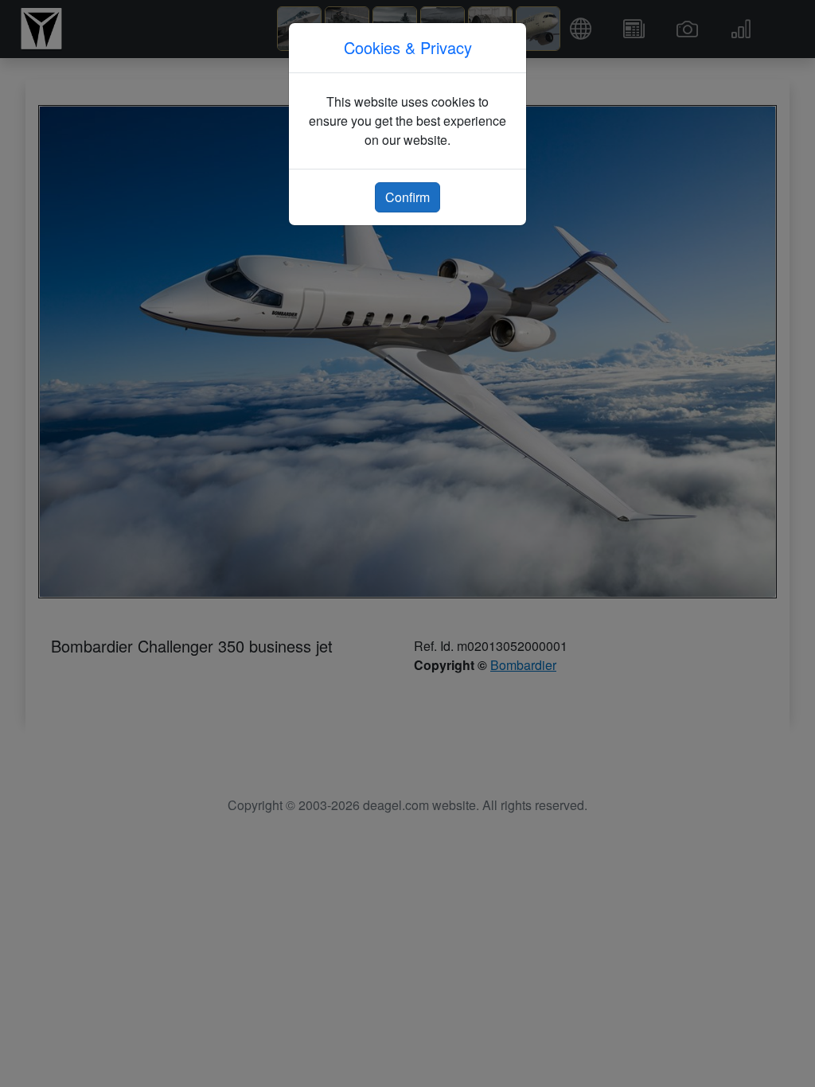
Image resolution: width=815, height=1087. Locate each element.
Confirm (407, 197)
